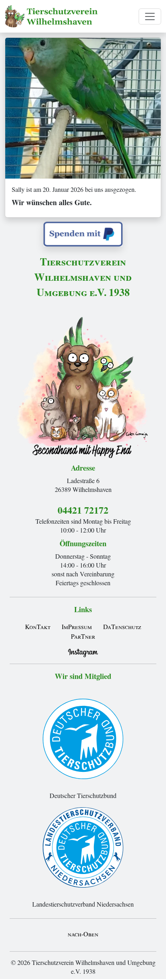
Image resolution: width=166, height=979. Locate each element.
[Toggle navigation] (150, 16)
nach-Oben (83, 934)
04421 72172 (83, 510)
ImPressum (77, 626)
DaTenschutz (122, 626)
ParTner (83, 636)
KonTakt (37, 626)
